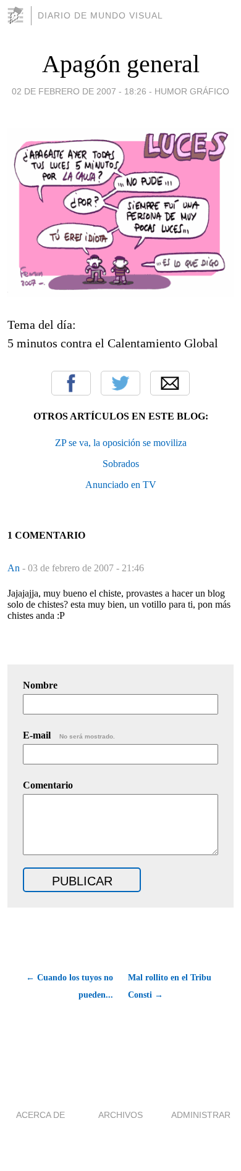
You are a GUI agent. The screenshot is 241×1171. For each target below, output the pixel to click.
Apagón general (121, 64)
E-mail (69, 735)
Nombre (40, 685)
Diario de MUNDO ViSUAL (100, 15)
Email (170, 383)
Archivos (120, 1115)
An (14, 568)
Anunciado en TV (120, 484)
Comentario (48, 785)
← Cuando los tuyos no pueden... (69, 986)
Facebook (71, 383)
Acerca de (40, 1115)
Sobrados (121, 463)
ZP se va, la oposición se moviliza (121, 442)
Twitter (120, 383)
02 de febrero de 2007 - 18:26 (79, 91)
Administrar (200, 1115)
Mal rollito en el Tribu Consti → (169, 986)
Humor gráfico (191, 91)
